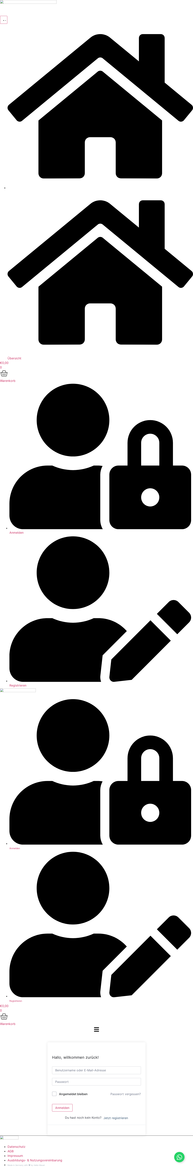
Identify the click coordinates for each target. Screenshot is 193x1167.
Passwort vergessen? (125, 1094)
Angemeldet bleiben (73, 1094)
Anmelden (62, 1108)
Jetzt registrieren (115, 1118)
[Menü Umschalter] (3, 20)
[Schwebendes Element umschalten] (179, 1157)
